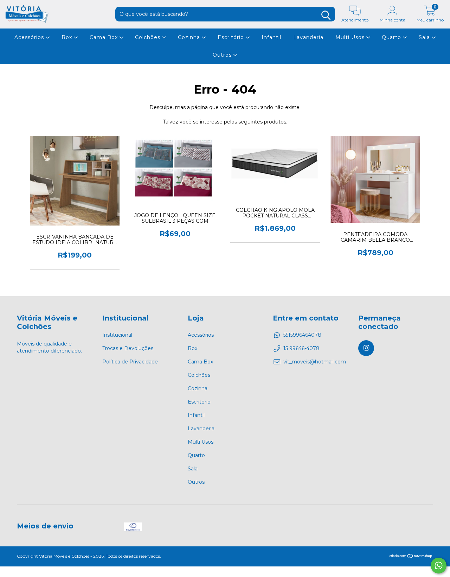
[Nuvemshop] (411, 556)
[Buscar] (326, 15)
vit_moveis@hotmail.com (314, 362)
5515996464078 (302, 335)
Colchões (148, 37)
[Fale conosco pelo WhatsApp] (438, 565)
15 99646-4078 (301, 348)
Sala (425, 37)
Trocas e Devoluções (127, 348)
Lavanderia (308, 37)
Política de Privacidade (130, 362)
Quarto (392, 37)
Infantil (271, 37)
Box (68, 37)
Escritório (232, 37)
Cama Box (105, 37)
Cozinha (190, 37)
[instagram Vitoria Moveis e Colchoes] (366, 348)
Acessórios (30, 37)
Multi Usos (350, 37)
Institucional (117, 335)
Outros (223, 55)
